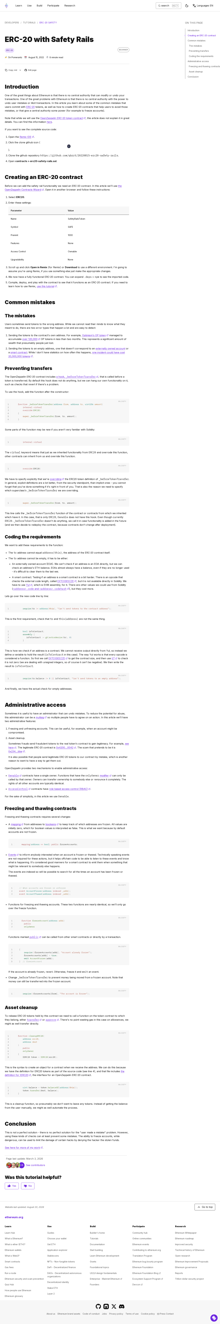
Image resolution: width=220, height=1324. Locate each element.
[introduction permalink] (3, 86)
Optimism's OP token (95, 335)
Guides (50, 1233)
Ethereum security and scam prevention (24, 1279)
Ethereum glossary (14, 1296)
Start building (96, 1250)
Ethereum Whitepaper (186, 1233)
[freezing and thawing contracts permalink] (3, 808)
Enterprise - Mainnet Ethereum (106, 1279)
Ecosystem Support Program (147, 1279)
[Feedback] (214, 1318)
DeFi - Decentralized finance (61, 1267)
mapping (17, 824)
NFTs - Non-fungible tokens (61, 1261)
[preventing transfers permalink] (3, 368)
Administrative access (198, 61)
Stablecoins (53, 1255)
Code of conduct (91, 1313)
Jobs (104, 1313)
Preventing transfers (199, 51)
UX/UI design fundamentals (103, 1273)
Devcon (137, 1284)
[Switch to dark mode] (187, 6)
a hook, (77, 376)
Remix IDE (27, 136)
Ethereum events (140, 1244)
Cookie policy (148, 1313)
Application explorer (57, 1250)
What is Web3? (12, 1255)
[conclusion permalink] (3, 1124)
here (49, 121)
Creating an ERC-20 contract (202, 35)
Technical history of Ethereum (189, 1250)
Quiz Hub (9, 1284)
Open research (182, 1255)
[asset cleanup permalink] (3, 1007)
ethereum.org (14, 1217)
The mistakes (195, 46)
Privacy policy (116, 1313)
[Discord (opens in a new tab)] (121, 1306)
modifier (105, 775)
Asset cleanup (196, 71)
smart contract (18, 352)
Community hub (140, 1233)
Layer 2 (51, 1293)
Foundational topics (99, 1267)
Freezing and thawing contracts (204, 66)
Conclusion (193, 76)
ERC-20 (30, 106)
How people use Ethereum (18, 1290)
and (41, 588)
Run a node (10, 1273)
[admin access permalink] (3, 705)
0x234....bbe (16, 751)
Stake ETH (52, 1288)
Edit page (31, 70)
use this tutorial (47, 286)
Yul (29, 584)
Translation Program (142, 1255)
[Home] (6, 5)
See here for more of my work (24, 1147)
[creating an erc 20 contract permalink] (3, 177)
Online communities (141, 1238)
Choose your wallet (56, 1238)
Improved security (184, 1244)
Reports (179, 1273)
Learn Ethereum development (104, 1255)
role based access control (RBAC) (69, 788)
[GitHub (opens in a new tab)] (98, 1306)
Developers (12, 22)
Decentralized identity (58, 1282)
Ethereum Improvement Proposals (191, 1261)
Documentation (97, 1244)
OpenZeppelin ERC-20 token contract (63, 118)
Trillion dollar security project (189, 1279)
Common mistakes (196, 40)
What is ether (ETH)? (15, 1244)
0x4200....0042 (66, 747)
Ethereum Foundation (142, 1267)
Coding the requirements (201, 56)
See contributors (35, 1165)
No (30, 1185)
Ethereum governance (186, 1267)
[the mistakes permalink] (3, 316)
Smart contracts (12, 1261)
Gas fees (9, 1267)
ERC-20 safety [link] (48, 22)
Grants (93, 1261)
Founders (94, 1284)
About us (51, 1313)
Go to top (207, 1206)
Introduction (193, 30)
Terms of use (132, 1313)
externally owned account (110, 348)
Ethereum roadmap (184, 1238)
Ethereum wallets (13, 1250)
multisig (41, 717)
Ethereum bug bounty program (147, 1261)
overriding (57, 479)
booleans (52, 824)
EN (205, 5)
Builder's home (97, 1233)
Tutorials (29, 22)
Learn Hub (10, 1233)
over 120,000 (31, 339)
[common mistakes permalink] (3, 302)
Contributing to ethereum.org (146, 1250)
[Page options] (20, 70)
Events (13, 854)
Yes (14, 1185)
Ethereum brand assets (69, 1313)
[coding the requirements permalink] (3, 537)
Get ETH (51, 1244)
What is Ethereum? (14, 1238)
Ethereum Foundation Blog (146, 1273)
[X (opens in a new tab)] (114, 1306)
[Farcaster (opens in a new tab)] (106, 1306)
